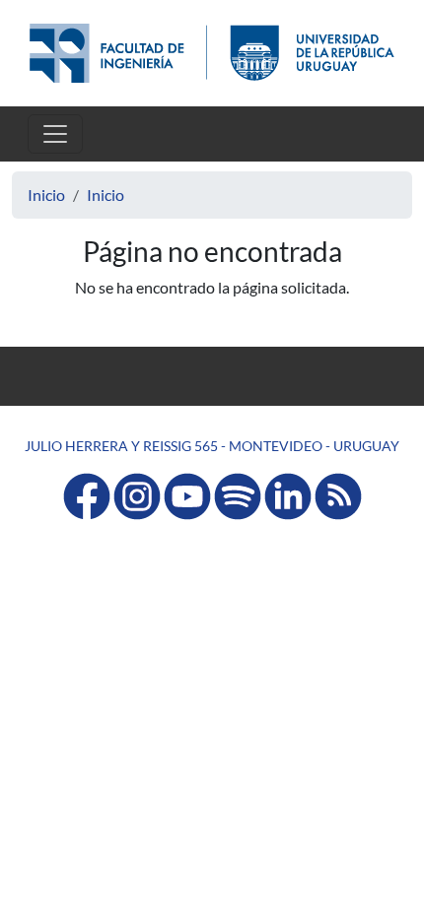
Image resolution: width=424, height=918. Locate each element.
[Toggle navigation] (55, 134)
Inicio (46, 194)
